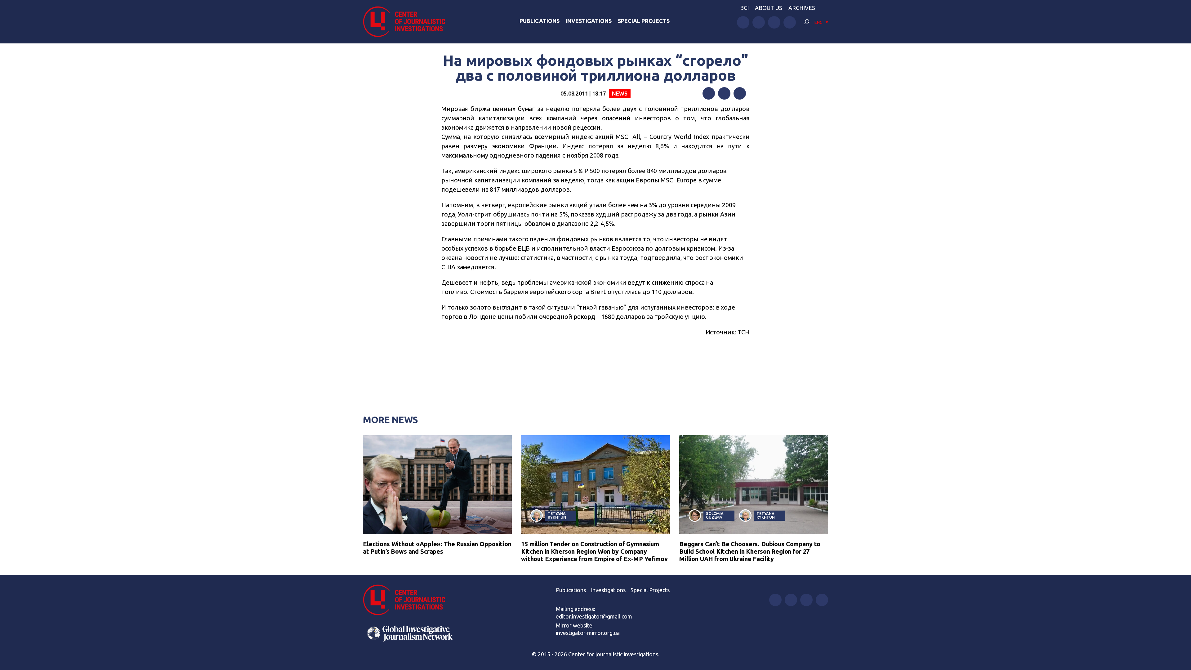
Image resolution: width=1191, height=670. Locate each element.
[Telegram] (740, 93)
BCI (744, 8)
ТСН (744, 332)
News (619, 93)
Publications (540, 21)
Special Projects (644, 21)
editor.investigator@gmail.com (594, 616)
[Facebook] (709, 93)
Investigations (589, 21)
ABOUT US (768, 8)
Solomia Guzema (715, 515)
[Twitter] (724, 93)
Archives (801, 8)
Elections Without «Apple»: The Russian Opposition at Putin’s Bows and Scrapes (437, 547)
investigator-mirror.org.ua (588, 633)
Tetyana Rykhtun (557, 515)
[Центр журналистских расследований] (407, 21)
